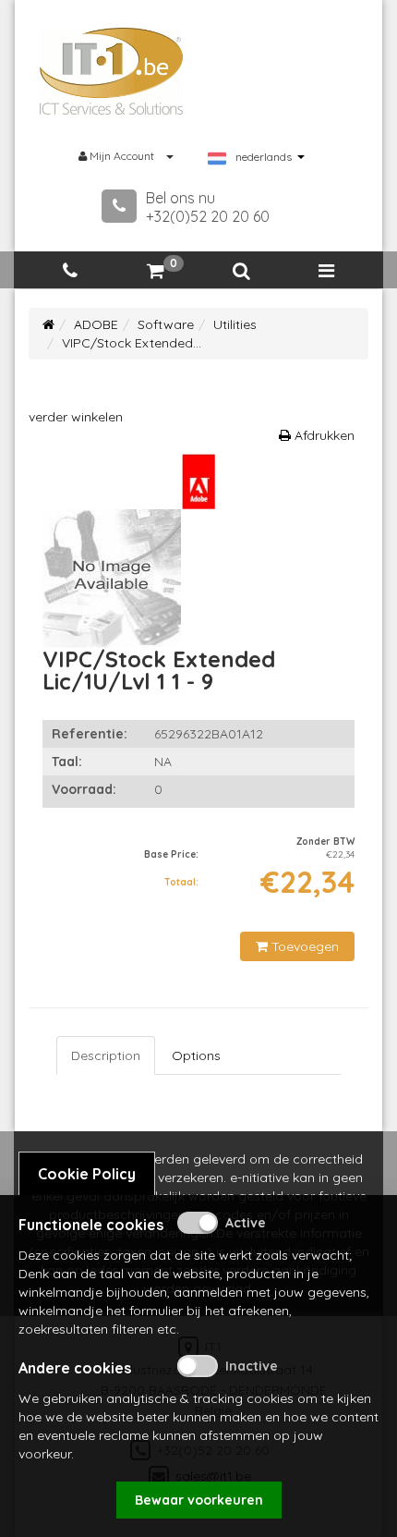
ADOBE (96, 324)
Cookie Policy (87, 1174)
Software (166, 324)
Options (196, 1055)
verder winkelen (76, 417)
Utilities (235, 324)
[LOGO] (112, 71)
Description (105, 1055)
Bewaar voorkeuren (199, 1500)
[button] (241, 271)
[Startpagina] (48, 324)
